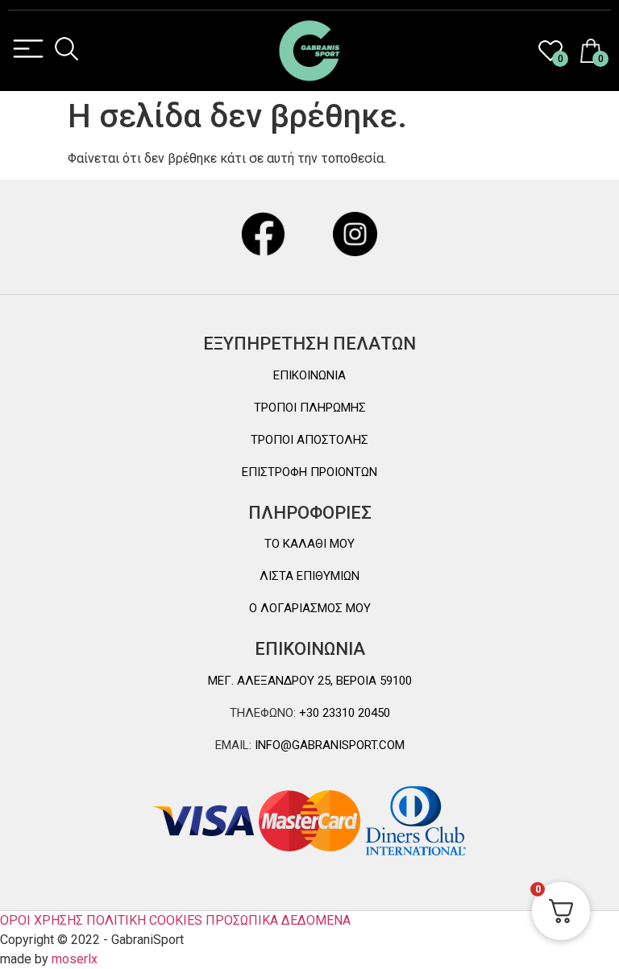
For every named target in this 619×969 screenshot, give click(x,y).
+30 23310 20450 (343, 713)
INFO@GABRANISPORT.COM (328, 745)
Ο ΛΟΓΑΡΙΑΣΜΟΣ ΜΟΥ (310, 608)
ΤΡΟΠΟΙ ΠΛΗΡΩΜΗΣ (310, 407)
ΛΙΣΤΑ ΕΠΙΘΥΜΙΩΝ (309, 576)
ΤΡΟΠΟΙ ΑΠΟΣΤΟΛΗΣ (309, 440)
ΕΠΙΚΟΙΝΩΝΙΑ (309, 375)
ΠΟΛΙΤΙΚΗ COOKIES (144, 920)
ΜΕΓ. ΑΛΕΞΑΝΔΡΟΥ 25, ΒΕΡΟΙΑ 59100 (310, 680)
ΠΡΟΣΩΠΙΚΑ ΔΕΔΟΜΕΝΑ (278, 920)
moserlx (75, 959)
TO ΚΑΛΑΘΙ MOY (309, 543)
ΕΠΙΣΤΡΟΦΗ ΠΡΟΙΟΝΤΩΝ (309, 472)
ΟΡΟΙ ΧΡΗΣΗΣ (41, 920)
